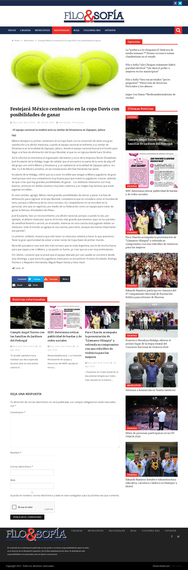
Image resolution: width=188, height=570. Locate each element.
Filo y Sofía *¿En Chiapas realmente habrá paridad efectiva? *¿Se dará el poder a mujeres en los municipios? (150, 68)
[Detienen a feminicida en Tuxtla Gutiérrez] (152, 369)
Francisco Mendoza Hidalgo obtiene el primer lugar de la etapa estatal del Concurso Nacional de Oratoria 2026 (148, 344)
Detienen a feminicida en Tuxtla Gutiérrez (151, 390)
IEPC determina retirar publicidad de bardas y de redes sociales (65, 336)
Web (12, 480)
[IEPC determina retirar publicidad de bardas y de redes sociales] (65, 317)
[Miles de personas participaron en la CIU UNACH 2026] (152, 413)
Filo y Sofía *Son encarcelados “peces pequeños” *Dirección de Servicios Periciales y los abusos (148, 83)
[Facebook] (175, 3)
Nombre (15, 452)
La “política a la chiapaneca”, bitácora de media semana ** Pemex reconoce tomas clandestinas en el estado (150, 53)
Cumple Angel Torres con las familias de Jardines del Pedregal (27, 336)
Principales (78, 122)
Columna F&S (92, 30)
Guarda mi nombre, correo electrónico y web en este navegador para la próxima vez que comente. (64, 495)
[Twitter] (180, 3)
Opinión (110, 30)
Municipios (42, 30)
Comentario (17, 412)
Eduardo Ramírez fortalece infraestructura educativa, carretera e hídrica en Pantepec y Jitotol (151, 483)
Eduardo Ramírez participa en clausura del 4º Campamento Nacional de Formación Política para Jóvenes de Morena (151, 294)
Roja (77, 30)
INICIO (12, 30)
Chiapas (25, 30)
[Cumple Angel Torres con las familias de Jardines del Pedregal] (27, 317)
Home (17, 40)
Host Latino (176, 565)
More (65, 279)
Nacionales (61, 30)
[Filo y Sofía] (94, 16)
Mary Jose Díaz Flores (24, 122)
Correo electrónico (21, 466)
